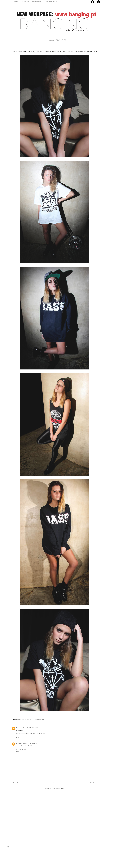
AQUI (78, 51)
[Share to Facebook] (41, 719)
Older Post (92, 783)
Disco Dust (56, 51)
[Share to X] (40, 719)
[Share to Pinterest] (43, 719)
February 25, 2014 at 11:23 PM (30, 727)
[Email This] (36, 719)
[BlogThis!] (38, 719)
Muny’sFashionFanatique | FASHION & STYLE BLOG (30, 733)
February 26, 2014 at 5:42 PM (29, 743)
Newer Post (16, 783)
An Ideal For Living (21, 749)
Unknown (19, 727)
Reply (17, 738)
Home (54, 783)
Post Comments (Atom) (58, 788)
